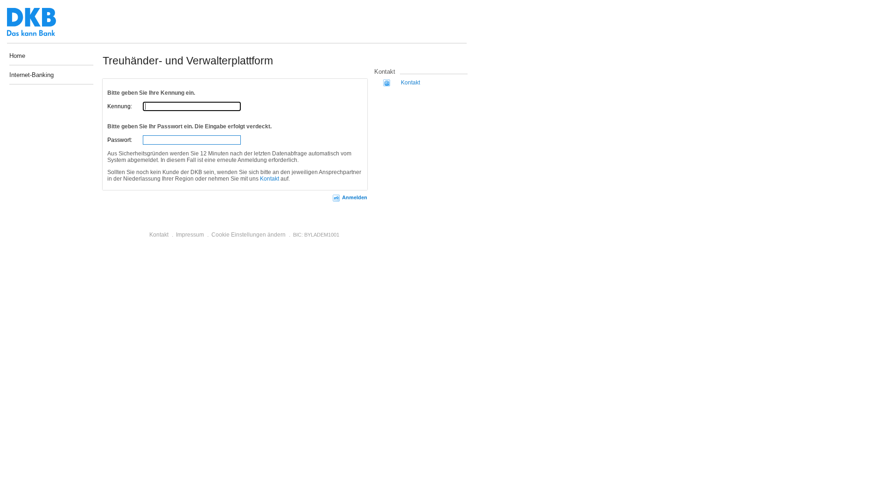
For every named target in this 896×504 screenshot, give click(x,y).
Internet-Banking (31, 75)
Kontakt (269, 178)
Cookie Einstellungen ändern (248, 234)
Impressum (190, 234)
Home (17, 55)
